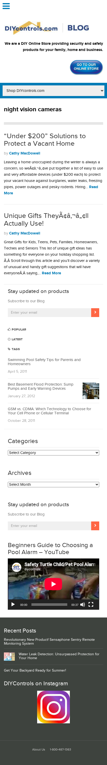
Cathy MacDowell (24, 153)
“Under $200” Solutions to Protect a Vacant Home (45, 140)
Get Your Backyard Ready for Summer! (35, 670)
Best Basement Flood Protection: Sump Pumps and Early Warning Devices (40, 386)
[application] (53, 584)
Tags (15, 349)
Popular (18, 330)
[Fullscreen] (90, 604)
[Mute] (82, 604)
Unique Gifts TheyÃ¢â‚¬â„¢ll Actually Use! (46, 220)
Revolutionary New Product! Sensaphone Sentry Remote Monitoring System (49, 642)
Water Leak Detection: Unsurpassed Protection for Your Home (59, 656)
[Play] (13, 604)
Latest (17, 339)
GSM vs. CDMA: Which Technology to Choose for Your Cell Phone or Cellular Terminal (49, 411)
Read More (51, 273)
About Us (38, 750)
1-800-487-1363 (60, 750)
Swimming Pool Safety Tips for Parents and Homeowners (44, 362)
